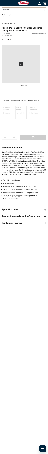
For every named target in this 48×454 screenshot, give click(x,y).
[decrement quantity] (4, 137)
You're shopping (7, 15)
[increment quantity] (14, 137)
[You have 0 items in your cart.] (44, 3)
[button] (39, 3)
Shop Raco (6, 39)
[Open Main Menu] (3, 3)
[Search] (44, 10)
